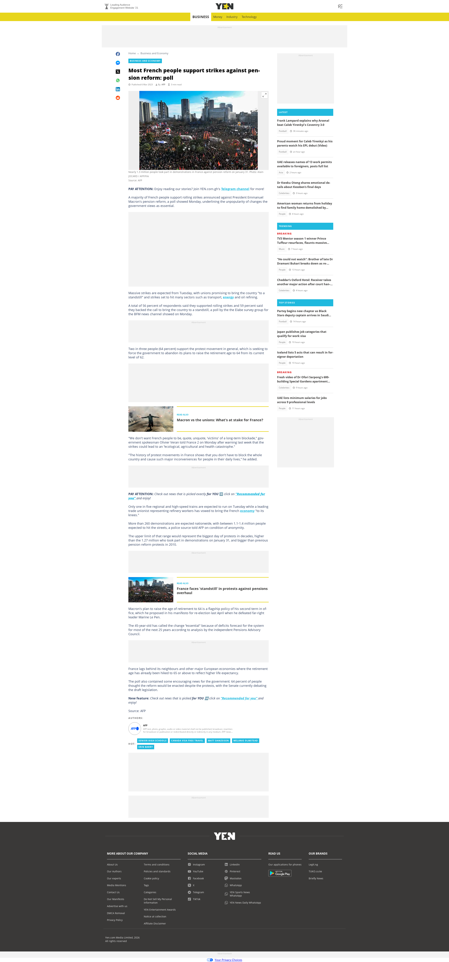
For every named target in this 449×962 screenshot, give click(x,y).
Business (200, 16)
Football (283, 131)
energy (228, 297)
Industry (231, 17)
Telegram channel (235, 189)
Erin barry (146, 746)
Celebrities (284, 193)
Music (282, 248)
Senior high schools (153, 740)
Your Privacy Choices (228, 960)
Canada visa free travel (187, 740)
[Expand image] (264, 95)
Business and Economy (154, 53)
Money (217, 17)
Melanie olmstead (245, 740)
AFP (163, 84)
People (282, 213)
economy (247, 511)
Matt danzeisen (218, 740)
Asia (281, 172)
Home (132, 53)
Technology (249, 17)
